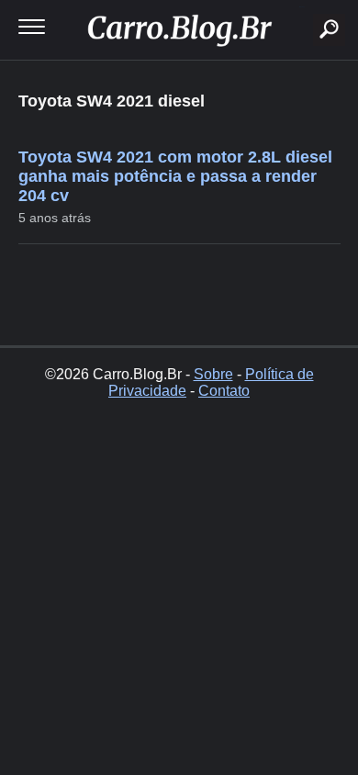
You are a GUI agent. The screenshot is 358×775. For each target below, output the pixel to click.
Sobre (213, 374)
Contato (224, 391)
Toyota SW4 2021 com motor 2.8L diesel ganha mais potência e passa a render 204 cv (175, 176)
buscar (301, 6)
